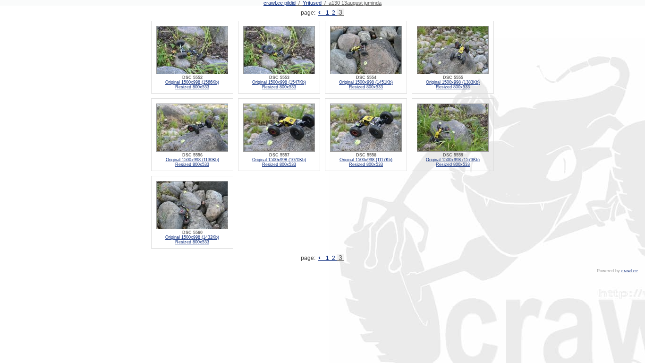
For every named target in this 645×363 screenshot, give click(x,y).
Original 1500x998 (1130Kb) (192, 159)
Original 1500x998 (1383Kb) (453, 82)
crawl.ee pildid (279, 3)
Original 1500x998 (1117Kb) (365, 159)
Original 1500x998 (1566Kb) (192, 82)
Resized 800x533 (192, 87)
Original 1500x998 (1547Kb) (279, 82)
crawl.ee (629, 270)
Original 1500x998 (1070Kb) (279, 159)
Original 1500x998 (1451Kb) (366, 82)
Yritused (312, 3)
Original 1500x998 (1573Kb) (453, 159)
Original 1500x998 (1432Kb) (192, 237)
